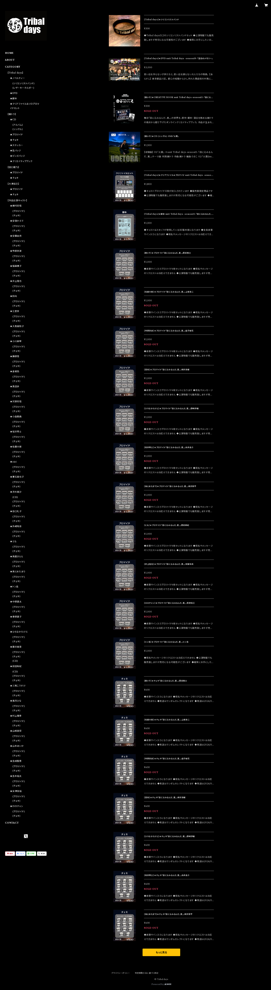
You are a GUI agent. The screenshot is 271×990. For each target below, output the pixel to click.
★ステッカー (16, 145)
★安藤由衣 (16, 235)
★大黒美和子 (17, 326)
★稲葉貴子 (16, 266)
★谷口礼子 (16, 511)
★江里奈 (14, 311)
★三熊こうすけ (18, 685)
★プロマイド (16, 134)
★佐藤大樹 (16, 446)
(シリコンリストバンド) (24, 83)
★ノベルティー (17, 78)
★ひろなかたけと (19, 631)
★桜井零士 (16, 431)
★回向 (13, 296)
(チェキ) (16, 215)
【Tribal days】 (15, 72)
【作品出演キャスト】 (17, 200)
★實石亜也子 (17, 476)
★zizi (13, 461)
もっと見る (161, 952)
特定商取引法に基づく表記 (146, 973)
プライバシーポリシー (120, 973)
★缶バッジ (15, 150)
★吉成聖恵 (16, 761)
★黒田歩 (14, 386)
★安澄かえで (17, 220)
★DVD (14, 93)
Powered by (158, 984)
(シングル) (18, 129)
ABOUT (10, 60)
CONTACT (12, 822)
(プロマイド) (19, 211)
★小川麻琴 (16, 341)
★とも (13, 541)
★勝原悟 (14, 356)
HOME (9, 53)
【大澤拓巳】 (13, 183)
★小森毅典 (16, 416)
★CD (13, 119)
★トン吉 (14, 586)
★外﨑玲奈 (16, 526)
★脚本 (13, 98)
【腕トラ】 (12, 114)
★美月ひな (15, 700)
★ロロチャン (16, 806)
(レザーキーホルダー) (23, 87)
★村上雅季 (16, 715)
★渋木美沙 (16, 491)
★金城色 (14, 371)
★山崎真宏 (16, 730)
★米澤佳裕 (16, 791)
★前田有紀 (16, 666)
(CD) (15, 497)
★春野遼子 (16, 616)
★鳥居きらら (16, 556)
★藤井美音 (16, 646)
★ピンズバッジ (17, 155)
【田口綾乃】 (13, 167)
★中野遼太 (16, 601)
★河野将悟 (16, 401)
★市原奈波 (16, 251)
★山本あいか (17, 746)
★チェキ (14, 139)
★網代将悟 (16, 205)
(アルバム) (18, 124)
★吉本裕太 (16, 776)
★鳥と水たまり (17, 571)
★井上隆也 (16, 281)
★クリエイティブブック (21, 161)
